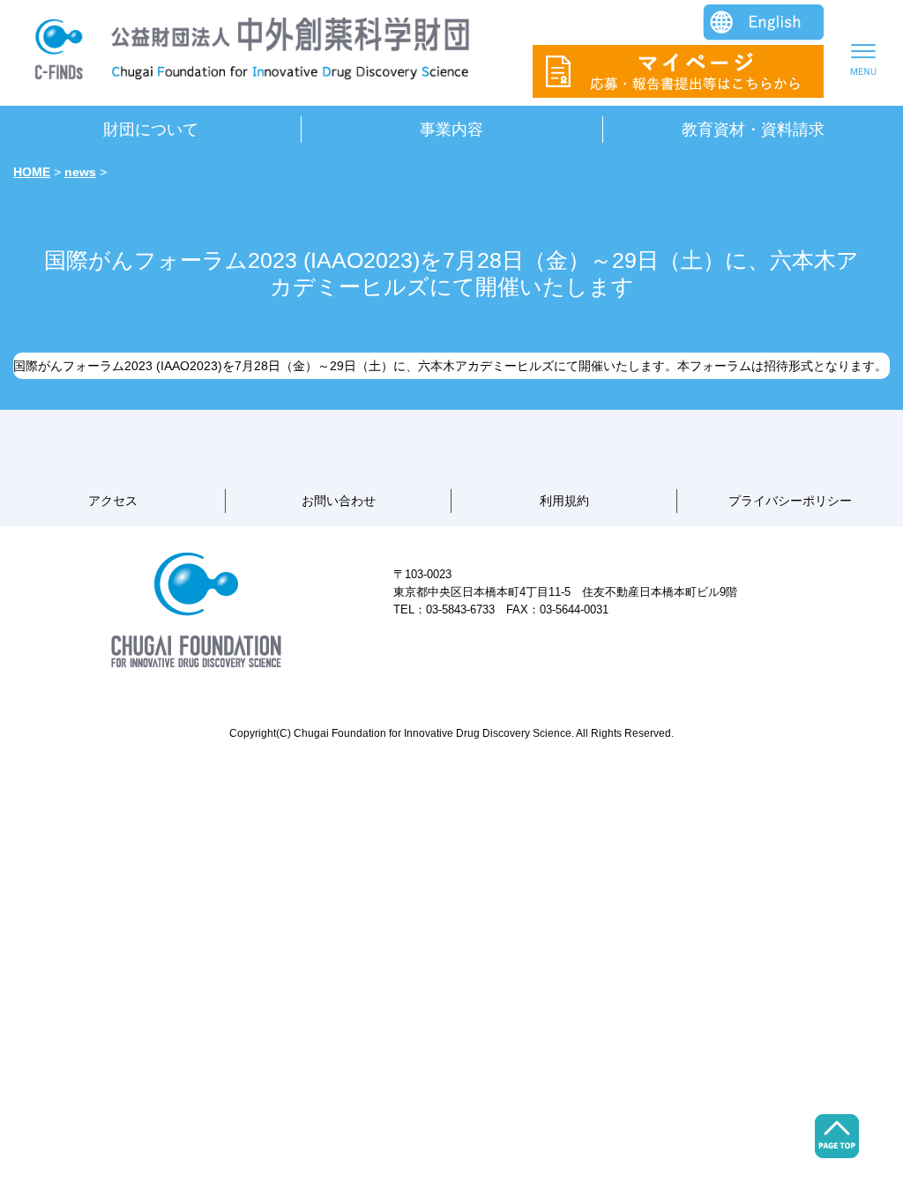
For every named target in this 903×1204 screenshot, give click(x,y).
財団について (150, 129)
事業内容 (451, 129)
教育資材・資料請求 (753, 129)
